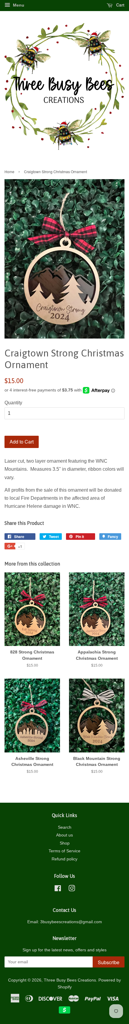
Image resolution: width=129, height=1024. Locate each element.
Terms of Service (64, 851)
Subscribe (108, 962)
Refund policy (64, 859)
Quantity (13, 402)
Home (9, 171)
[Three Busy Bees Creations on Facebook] (57, 889)
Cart (119, 5)
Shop (65, 843)
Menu (18, 5)
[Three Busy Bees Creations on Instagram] (71, 889)
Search (64, 827)
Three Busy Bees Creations (70, 980)
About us (64, 835)
